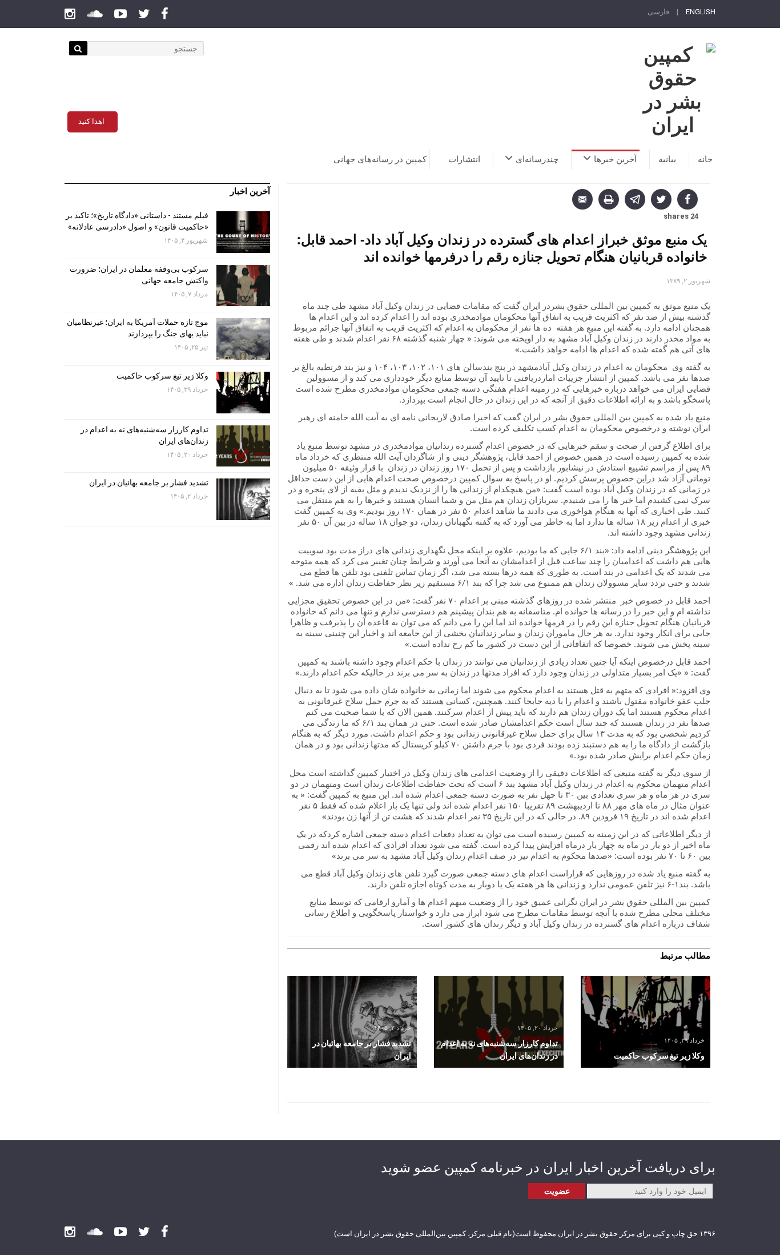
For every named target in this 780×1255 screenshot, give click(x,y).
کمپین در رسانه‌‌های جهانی (380, 159)
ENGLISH (700, 11)
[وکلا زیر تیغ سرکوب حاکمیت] (645, 1022)
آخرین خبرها (615, 159)
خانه (705, 159)
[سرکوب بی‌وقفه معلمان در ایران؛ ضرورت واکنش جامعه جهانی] (243, 286)
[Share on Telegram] (635, 199)
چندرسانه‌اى (537, 159)
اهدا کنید (91, 121)
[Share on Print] (608, 199)
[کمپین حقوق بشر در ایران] (672, 90)
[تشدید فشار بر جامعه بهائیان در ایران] (352, 1022)
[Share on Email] (582, 199)
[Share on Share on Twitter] (661, 199)
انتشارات (464, 159)
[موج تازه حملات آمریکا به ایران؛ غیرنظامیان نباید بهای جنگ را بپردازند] (243, 339)
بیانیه (667, 159)
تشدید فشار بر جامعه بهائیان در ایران (147, 482)
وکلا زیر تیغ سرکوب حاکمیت (161, 375)
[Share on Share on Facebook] (687, 199)
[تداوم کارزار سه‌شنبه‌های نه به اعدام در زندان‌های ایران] (499, 1022)
